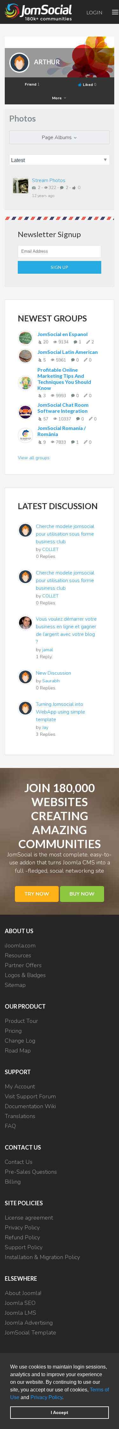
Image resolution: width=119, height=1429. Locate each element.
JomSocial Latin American (67, 352)
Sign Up (60, 267)
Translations (20, 1116)
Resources (18, 955)
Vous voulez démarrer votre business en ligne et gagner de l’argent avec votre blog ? (66, 630)
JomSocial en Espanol (62, 334)
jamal (47, 649)
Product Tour (21, 1021)
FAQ (10, 1126)
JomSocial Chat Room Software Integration (63, 408)
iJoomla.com (20, 945)
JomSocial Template (30, 1332)
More (57, 98)
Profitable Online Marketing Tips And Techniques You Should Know (64, 379)
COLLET (50, 549)
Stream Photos (48, 180)
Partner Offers (23, 965)
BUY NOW (82, 894)
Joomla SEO (20, 1303)
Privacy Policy (46, 1397)
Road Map (18, 1050)
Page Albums (57, 137)
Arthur (47, 62)
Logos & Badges (25, 975)
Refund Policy (22, 1237)
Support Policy (24, 1247)
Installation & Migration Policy (42, 1257)
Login (94, 12)
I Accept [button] (59, 1412)
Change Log (20, 1041)
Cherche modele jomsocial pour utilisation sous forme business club (65, 534)
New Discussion (53, 673)
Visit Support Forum (30, 1096)
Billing (13, 1182)
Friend (32, 84)
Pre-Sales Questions (31, 1172)
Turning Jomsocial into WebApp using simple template (60, 712)
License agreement (29, 1217)
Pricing (13, 1031)
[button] (66, 1398)
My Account (20, 1086)
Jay (45, 727)
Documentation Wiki (30, 1106)
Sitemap (15, 985)
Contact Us (18, 1162)
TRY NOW (36, 894)
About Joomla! (23, 1293)
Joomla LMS (20, 1313)
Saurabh (51, 681)
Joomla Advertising (29, 1323)
